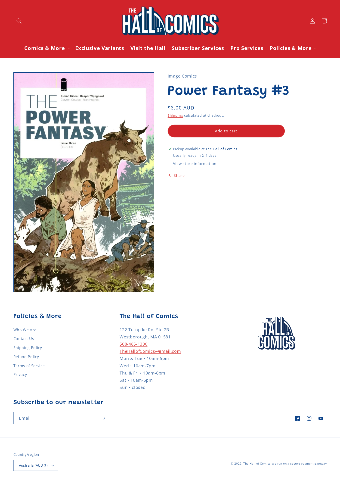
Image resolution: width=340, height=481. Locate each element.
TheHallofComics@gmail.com (150, 351)
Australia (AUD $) (33, 465)
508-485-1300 (133, 344)
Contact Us (23, 338)
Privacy (20, 374)
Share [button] (179, 175)
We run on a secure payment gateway (299, 463)
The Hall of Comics (257, 463)
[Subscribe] (103, 418)
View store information (194, 163)
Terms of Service (29, 365)
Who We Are (25, 329)
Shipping (175, 115)
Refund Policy (26, 356)
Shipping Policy (27, 347)
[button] (19, 21)
